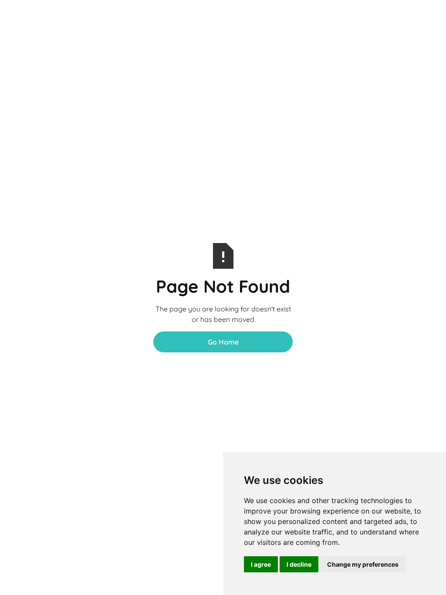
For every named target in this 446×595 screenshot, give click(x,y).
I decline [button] (299, 564)
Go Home (223, 342)
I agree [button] (261, 564)
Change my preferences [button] (363, 564)
